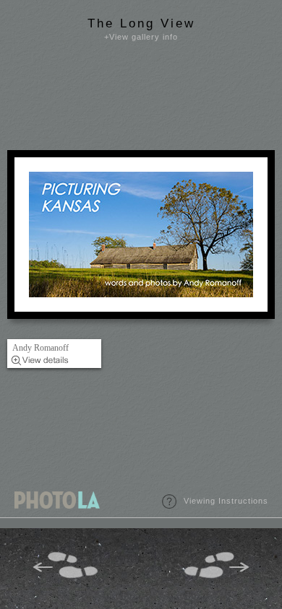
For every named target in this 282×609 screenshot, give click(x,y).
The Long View (141, 23)
